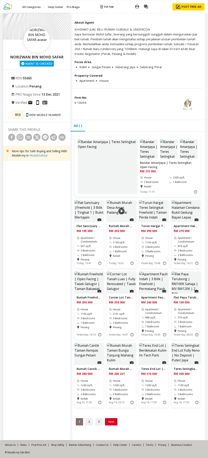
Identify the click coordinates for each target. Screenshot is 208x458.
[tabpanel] (137, 287)
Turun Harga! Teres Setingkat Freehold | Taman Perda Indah (153, 226)
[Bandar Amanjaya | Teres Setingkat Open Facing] (108, 166)
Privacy (162, 445)
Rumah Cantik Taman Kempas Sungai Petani (89, 369)
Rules (24, 445)
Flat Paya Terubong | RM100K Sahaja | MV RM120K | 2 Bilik (186, 297)
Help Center (120, 445)
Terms (149, 445)
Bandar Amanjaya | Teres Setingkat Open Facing (166, 165)
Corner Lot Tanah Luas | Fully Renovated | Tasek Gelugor (121, 297)
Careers (136, 445)
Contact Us (102, 445)
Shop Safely (57, 445)
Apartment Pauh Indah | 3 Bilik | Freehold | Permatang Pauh (153, 297)
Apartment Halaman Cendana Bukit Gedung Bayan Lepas (186, 226)
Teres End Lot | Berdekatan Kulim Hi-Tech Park (153, 369)
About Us (10, 445)
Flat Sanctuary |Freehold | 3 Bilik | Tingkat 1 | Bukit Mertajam (89, 226)
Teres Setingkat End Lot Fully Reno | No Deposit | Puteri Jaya (186, 369)
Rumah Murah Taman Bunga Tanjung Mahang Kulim (121, 369)
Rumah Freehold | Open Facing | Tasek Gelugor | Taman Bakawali (89, 297)
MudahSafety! (38, 155)
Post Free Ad (38, 445)
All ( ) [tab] (78, 126)
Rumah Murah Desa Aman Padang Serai (121, 226)
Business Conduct (181, 445)
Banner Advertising (80, 445)
